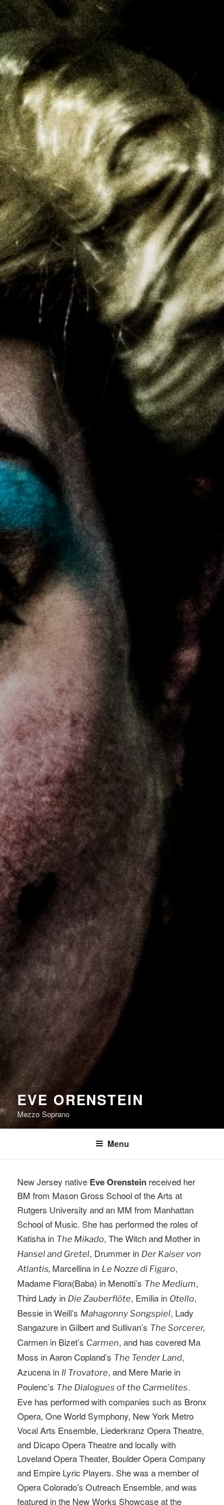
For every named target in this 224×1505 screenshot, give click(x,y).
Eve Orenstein (80, 1099)
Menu (118, 1143)
